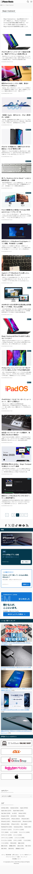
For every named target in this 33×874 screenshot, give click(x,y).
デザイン (18, 840)
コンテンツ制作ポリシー (25, 854)
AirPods (5, 808)
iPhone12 (5, 821)
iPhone (16, 818)
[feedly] (23, 525)
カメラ (13, 832)
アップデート (18, 829)
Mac (24, 824)
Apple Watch (18, 810)
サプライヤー (6, 835)
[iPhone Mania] (7, 1)
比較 (20, 845)
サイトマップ (24, 856)
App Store (5, 813)
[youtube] (20, 525)
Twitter (27, 826)
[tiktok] (16, 525)
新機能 (12, 845)
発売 (4, 848)
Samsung (18, 826)
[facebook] (5, 525)
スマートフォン (7, 837)
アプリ (4, 832)
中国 (13, 843)
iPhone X (15, 824)
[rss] (27, 525)
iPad (21, 816)
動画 (4, 845)
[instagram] (12, 525)
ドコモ (27, 840)
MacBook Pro (6, 826)
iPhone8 (25, 818)
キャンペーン (24, 832)
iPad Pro (5, 818)
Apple (24, 808)
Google (5, 816)
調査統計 (20, 848)
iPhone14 (27, 821)
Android (14, 808)
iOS (13, 816)
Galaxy (22, 813)
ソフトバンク (19, 837)
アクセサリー (6, 829)
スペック (18, 835)
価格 (21, 843)
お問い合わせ (15, 854)
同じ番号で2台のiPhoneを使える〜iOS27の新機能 (15, 709)
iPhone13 (16, 821)
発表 (11, 848)
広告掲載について (16, 858)
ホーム (3, 854)
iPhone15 (5, 824)
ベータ (4, 843)
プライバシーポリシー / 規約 (13, 856)
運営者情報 (8, 854)
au (14, 813)
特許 (28, 845)
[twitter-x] (9, 525)
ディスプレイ (6, 840)
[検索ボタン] (28, 1)
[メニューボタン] (31, 1)
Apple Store (6, 810)
